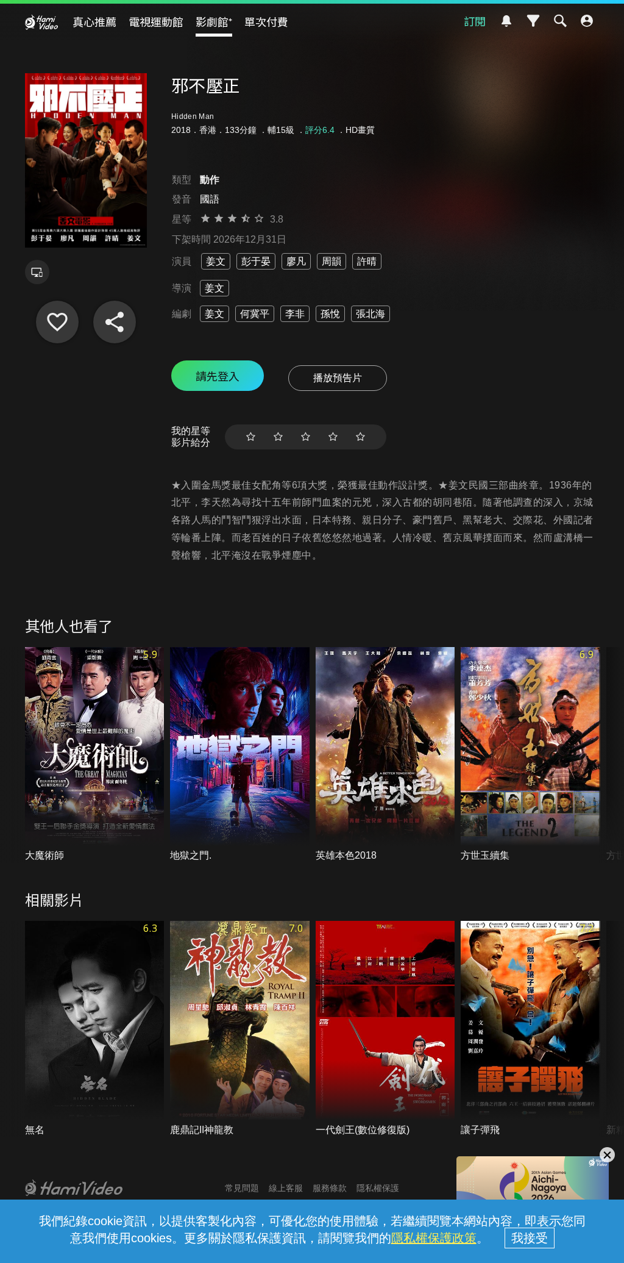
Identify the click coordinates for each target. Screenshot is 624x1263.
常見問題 (242, 1188)
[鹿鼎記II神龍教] (240, 1029)
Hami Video (41, 22)
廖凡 (296, 261)
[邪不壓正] (57, 322)
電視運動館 (156, 21)
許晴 (367, 261)
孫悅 (330, 314)
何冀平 (254, 314)
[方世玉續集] (530, 755)
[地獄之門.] (240, 755)
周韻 (331, 261)
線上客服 (286, 1188)
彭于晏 (256, 261)
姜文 (215, 261)
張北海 (370, 314)
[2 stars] (278, 436)
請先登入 (217, 376)
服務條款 (330, 1188)
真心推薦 (94, 21)
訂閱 (475, 21)
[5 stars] (360, 436)
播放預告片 (337, 378)
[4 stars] (333, 436)
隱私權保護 (377, 1188)
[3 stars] (305, 436)
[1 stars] (250, 436)
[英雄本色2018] (385, 755)
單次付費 (266, 21)
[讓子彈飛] (530, 1029)
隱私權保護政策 (434, 1238)
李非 (295, 314)
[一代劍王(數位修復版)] (385, 1029)
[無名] (95, 1029)
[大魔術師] (95, 755)
